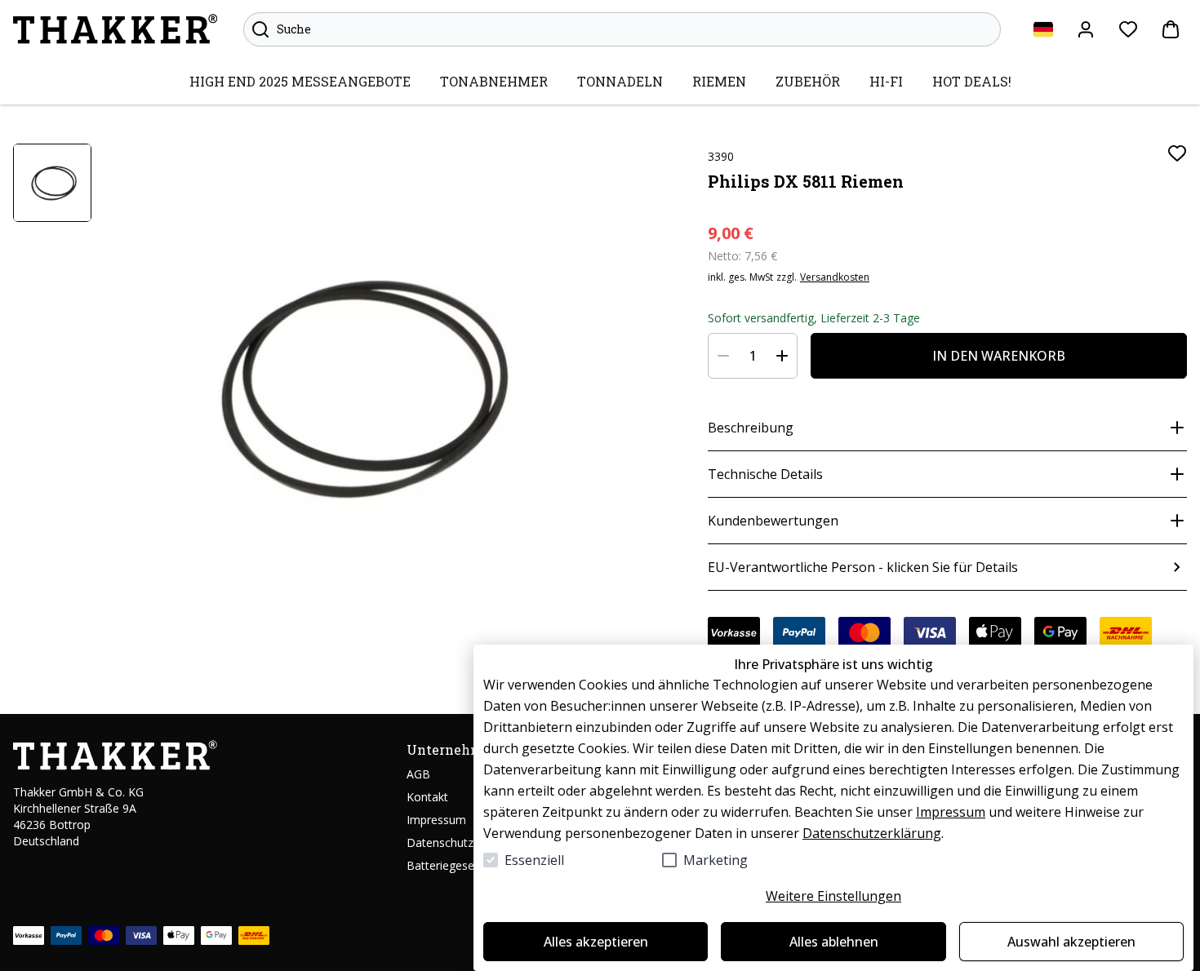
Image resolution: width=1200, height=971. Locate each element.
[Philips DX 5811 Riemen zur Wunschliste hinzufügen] (1177, 153)
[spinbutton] (752, 356)
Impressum (950, 812)
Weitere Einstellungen (833, 896)
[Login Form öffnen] (1085, 29)
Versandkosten (834, 277)
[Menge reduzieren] (723, 356)
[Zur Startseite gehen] (115, 29)
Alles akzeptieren (596, 942)
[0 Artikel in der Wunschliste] (1128, 29)
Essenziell (534, 860)
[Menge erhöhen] (782, 356)
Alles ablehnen (833, 942)
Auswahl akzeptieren (1071, 942)
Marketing (715, 860)
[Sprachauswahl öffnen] (1043, 29)
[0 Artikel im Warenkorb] (1170, 29)
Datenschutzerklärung (871, 833)
